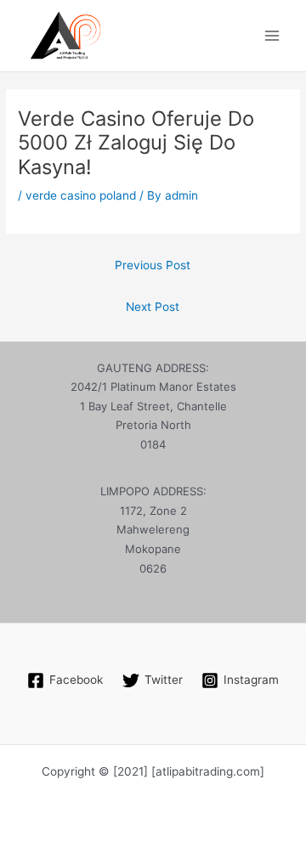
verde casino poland (81, 195)
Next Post (152, 306)
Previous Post (152, 265)
